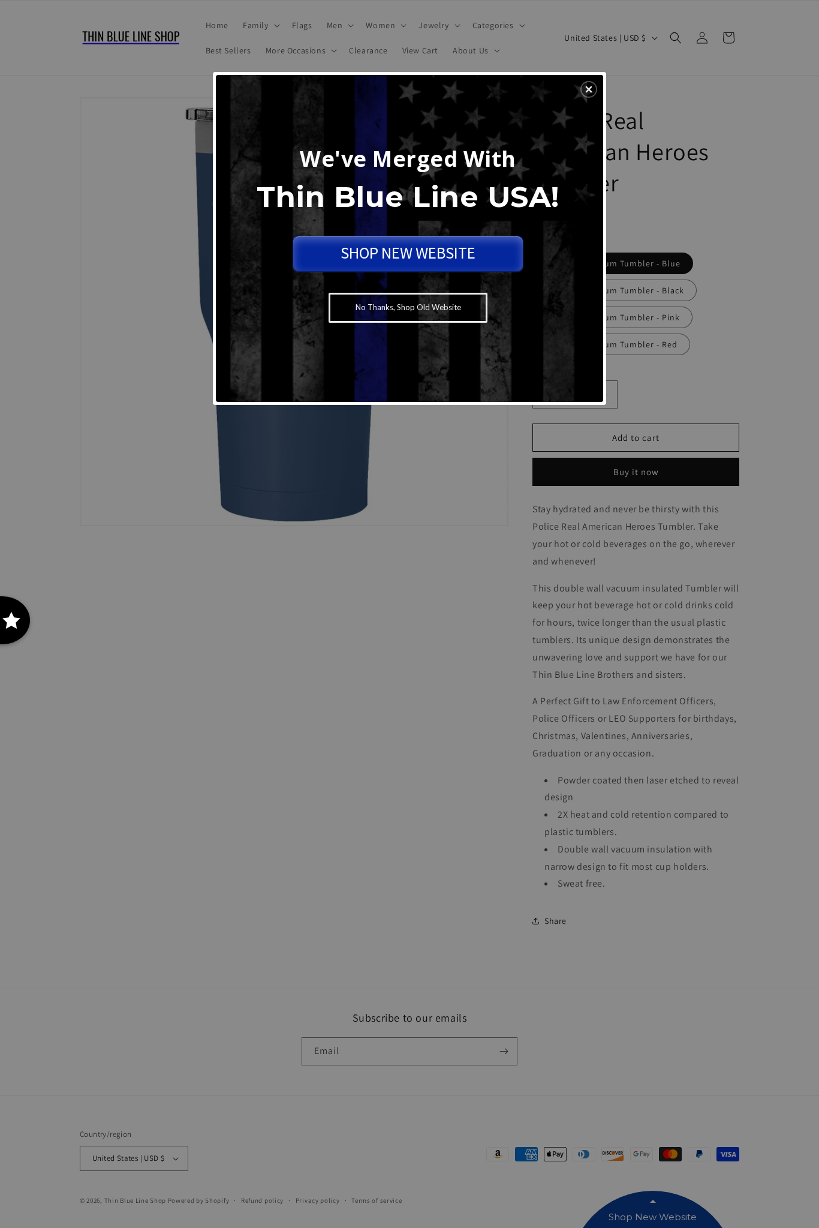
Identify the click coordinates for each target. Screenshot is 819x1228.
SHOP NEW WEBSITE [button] (408, 252)
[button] (589, 89)
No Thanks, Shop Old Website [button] (408, 307)
